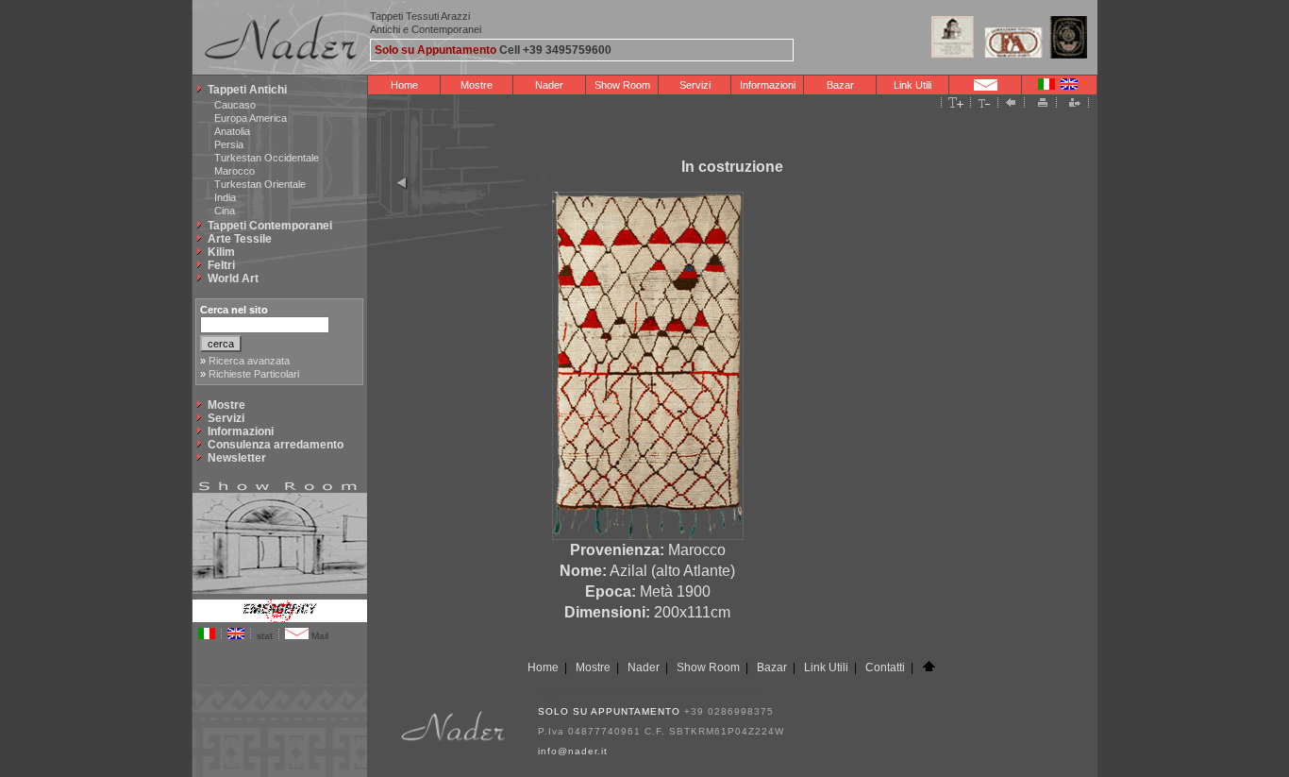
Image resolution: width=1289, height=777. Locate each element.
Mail (318, 636)
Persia (228, 144)
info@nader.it (573, 751)
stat (265, 636)
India (225, 197)
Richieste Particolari (254, 374)
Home (404, 85)
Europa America (250, 118)
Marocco (234, 171)
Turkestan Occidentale (266, 157)
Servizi (695, 85)
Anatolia (232, 131)
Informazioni (767, 85)
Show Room (622, 85)
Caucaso (235, 104)
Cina (224, 210)
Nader (549, 85)
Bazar (840, 85)
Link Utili (912, 85)
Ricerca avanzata (249, 360)
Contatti (885, 667)
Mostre (476, 85)
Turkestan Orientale (260, 184)
